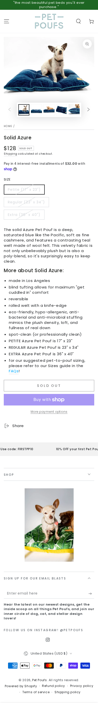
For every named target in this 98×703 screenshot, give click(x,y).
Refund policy (53, 686)
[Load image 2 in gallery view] (36, 109)
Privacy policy (81, 686)
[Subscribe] (91, 593)
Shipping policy (68, 692)
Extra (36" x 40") (24, 214)
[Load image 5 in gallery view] (74, 109)
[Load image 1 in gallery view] (23, 109)
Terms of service (36, 692)
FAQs (14, 371)
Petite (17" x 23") (24, 189)
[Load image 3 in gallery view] (49, 109)
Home (8, 126)
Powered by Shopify (21, 686)
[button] (78, 21)
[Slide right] (88, 109)
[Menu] (6, 21)
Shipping (10, 154)
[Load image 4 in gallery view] (61, 109)
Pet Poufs (39, 680)
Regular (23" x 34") (26, 202)
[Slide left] (9, 109)
